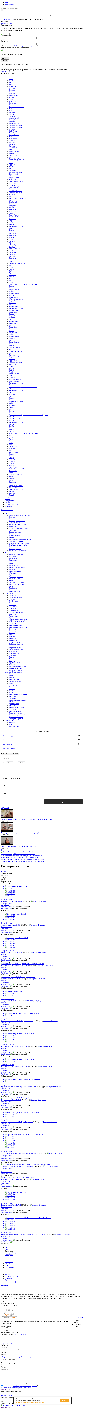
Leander (12, 153)
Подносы (12, 638)
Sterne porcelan (14, 161)
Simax (11, 109)
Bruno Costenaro (14, 215)
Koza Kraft (12, 456)
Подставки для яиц (16, 625)
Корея (11, 92)
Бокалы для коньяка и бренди (19, 543)
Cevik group (13, 252)
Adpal (11, 403)
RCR (11, 265)
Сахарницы (13, 655)
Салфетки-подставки (16, 582)
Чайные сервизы (15, 642)
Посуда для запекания (17, 567)
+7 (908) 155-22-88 (7, 19)
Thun (11, 163)
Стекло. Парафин (15, 418)
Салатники (13, 607)
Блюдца (12, 661)
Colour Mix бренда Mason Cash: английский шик (18, 854)
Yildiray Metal (14, 446)
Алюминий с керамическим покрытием (23, 387)
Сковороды (13, 558)
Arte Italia (12, 209)
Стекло (11, 114)
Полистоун (13, 323)
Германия (12, 88)
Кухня (7, 1249)
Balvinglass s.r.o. (14, 120)
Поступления (9, 501)
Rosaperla (12, 206)
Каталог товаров (7, 510)
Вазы (11, 676)
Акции (7, 502)
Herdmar (12, 424)
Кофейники (13, 651)
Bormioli (12, 277)
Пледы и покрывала (16, 713)
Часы (11, 692)
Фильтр (3, 871)
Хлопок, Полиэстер (16, 474)
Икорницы (13, 631)
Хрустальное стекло (16, 181)
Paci (10, 450)
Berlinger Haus (14, 310)
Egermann (12, 129)
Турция (11, 99)
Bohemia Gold (14, 123)
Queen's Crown (14, 155)
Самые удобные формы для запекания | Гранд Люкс (19, 846)
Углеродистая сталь (16, 351)
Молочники (13, 623)
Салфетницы (13, 603)
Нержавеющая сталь (16, 226)
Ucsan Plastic (13, 452)
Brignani (12, 228)
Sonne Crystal (13, 179)
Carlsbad (12, 146)
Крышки (12, 569)
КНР (10, 82)
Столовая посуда (8, 736)
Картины (12, 691)
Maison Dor (13, 471)
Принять (64, 1400)
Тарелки (12, 599)
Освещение (9, 1255)
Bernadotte (12, 144)
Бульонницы (13, 618)
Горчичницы (13, 636)
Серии (7, 499)
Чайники (12, 562)
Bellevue (12, 112)
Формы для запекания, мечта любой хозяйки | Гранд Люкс (21, 833)
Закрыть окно (5, 71)
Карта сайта (5, 1285)
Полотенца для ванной (17, 715)
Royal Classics (14, 135)
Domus (11, 224)
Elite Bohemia (13, 174)
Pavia (11, 473)
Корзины (12, 633)
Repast (11, 157)
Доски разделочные (16, 577)
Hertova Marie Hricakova (17, 198)
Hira (10, 445)
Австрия (12, 84)
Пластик (12, 318)
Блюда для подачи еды (17, 621)
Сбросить (63, 802)
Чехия (11, 79)
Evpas (11, 196)
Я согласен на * (20, 1386)
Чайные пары (14, 646)
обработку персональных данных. (25, 46)
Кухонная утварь (15, 571)
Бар (6, 1247)
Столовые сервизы (15, 597)
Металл (11, 222)
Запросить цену (19, 1405)
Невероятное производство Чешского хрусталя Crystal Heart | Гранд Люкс (27, 819)
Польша (12, 94)
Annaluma (12, 213)
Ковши (11, 564)
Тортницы (12, 605)
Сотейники (13, 560)
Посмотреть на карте (21, 1334)
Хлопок (12, 465)
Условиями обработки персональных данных (30, 1402)
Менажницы (13, 610)
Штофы (12, 537)
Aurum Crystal (14, 118)
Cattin (11, 250)
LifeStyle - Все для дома (13, 1253)
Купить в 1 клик (6, 903)
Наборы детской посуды (17, 666)
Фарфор (12, 140)
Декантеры (13, 530)
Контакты (8, 506)
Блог (2, 850)
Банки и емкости (15, 592)
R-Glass (11, 491)
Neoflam (12, 319)
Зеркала (12, 689)
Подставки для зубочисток (18, 627)
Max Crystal (13, 133)
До (16, 763)
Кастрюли (12, 556)
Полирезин (13, 344)
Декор (11, 683)
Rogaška (12, 495)
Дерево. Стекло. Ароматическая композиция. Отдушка (28, 415)
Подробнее (5, 905)
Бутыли (12, 586)
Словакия (12, 103)
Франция (12, 101)
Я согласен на (20, 46)
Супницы (12, 629)
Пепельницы (13, 696)
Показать (21, 802)
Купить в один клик (24, 1388)
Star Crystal (13, 138)
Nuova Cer (12, 219)
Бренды (7, 497)
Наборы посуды (14, 565)
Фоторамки (13, 685)
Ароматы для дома (15, 681)
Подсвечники (14, 679)
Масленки (12, 608)
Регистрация (9, 4)
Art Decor (12, 234)
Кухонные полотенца (16, 717)
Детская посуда (7, 744)
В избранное (5, 908)
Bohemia (12, 122)
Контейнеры (13, 590)
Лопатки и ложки (15, 579)
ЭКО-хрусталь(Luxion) (17, 263)
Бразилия (12, 86)
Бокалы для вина (15, 532)
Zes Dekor (12, 459)
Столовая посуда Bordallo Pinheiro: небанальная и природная (22, 861)
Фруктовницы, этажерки (18, 620)
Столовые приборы (9, 748)
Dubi (10, 150)
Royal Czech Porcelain (16, 159)
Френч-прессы (14, 653)
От (4, 763)
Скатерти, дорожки (16, 719)
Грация (11, 428)
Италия (11, 81)
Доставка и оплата (11, 504)
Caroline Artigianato (15, 217)
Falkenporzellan (14, 151)
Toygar (11, 458)
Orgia (11, 221)
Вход (6, 2)
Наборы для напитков (17, 521)
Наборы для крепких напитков (20, 539)
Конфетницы (13, 601)
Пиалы (11, 635)
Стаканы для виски (16, 541)
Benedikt (12, 142)
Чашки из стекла (15, 523)
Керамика (12, 110)
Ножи (11, 580)
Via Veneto (12, 241)
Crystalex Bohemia (15, 125)
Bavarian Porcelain (15, 379)
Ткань (11, 334)
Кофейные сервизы (16, 644)
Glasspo (11, 176)
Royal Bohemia (14, 178)
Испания (12, 90)
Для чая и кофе (7, 740)
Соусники (12, 614)
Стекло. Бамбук (14, 347)
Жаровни (12, 573)
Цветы (11, 677)
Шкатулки (12, 705)
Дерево (11, 207)
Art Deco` (12, 275)
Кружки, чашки (14, 663)
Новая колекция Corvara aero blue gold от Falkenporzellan (20, 857)
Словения (12, 105)
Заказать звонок (6, 23)
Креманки (12, 526)
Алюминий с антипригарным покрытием (24, 284)
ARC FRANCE (14, 487)
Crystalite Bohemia (15, 127)
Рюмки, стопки (14, 536)
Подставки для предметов (18, 694)
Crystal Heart (13, 170)
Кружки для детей (15, 668)
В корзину (43, 901)
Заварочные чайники (16, 649)
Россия (11, 97)
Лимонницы (13, 616)
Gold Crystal (13, 131)
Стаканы (12, 517)
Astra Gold (12, 116)
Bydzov (11, 168)
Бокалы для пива (15, 549)
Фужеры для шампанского (18, 528)
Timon (11, 239)
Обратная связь (6, 1343)
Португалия (13, 95)
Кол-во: (4, 1353)
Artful (11, 443)
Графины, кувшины (16, 519)
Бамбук (11, 288)
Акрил (11, 269)
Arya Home (13, 467)
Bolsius (11, 409)
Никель (11, 314)
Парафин (12, 405)
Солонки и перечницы (17, 612)
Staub (11, 484)
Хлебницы (13, 588)
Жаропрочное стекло (16, 107)
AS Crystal (12, 183)
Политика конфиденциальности (16, 1282)
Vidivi (11, 243)
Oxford (11, 366)
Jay (10, 385)
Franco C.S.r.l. (14, 237)
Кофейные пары (15, 648)
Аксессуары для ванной (17, 700)
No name (12, 431)
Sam (10, 260)
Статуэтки (12, 687)
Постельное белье (15, 711)
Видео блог (5, 808)
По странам (9, 77)
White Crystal (13, 245)
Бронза (11, 204)
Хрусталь (12, 165)
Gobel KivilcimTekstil (16, 469)
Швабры (12, 702)
